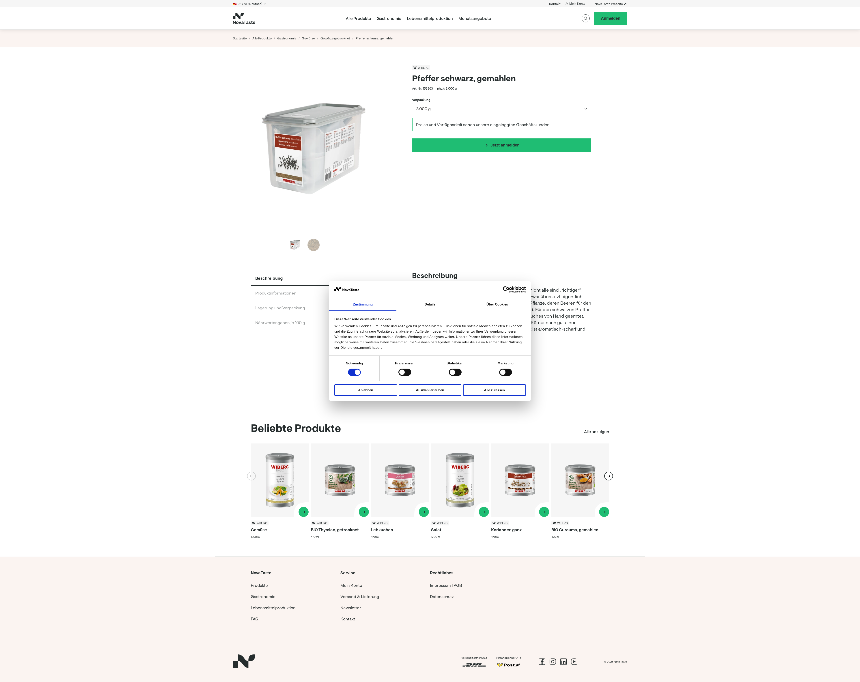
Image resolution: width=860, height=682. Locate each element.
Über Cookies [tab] (497, 304)
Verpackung (421, 100)
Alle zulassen (494, 390)
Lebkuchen (382, 529)
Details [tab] (430, 304)
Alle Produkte (358, 18)
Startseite (240, 38)
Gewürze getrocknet (335, 38)
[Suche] (586, 18)
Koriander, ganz (506, 529)
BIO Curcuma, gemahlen (574, 529)
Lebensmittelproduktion (430, 18)
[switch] (404, 372)
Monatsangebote (474, 18)
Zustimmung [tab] (363, 304)
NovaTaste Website (609, 4)
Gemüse (259, 529)
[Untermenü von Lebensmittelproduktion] (454, 18)
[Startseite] (244, 18)
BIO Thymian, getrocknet (335, 529)
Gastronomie (389, 18)
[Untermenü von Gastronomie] (403, 18)
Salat (436, 529)
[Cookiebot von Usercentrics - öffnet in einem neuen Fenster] (506, 289)
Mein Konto (577, 3)
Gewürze (308, 38)
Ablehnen (365, 390)
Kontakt (555, 4)
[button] (372, 148)
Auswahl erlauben (430, 390)
